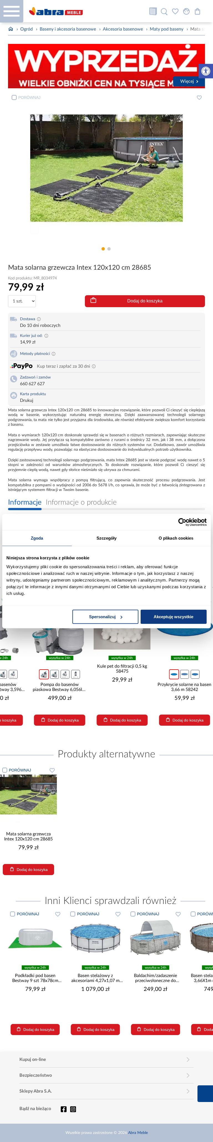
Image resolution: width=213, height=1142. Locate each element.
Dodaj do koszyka (145, 301)
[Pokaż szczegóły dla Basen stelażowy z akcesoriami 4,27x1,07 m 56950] (95, 937)
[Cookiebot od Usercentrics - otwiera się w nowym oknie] (182, 522)
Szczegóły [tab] (107, 538)
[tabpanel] (106, 168)
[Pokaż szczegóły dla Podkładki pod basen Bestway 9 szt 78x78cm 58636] (35, 937)
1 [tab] (103, 249)
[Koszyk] (197, 11)
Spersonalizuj (102, 616)
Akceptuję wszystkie (173, 616)
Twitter (73, 1109)
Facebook (63, 1109)
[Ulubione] (175, 11)
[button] (206, 71)
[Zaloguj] (186, 11)
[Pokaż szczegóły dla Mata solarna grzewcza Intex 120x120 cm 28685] (28, 794)
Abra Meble (138, 1133)
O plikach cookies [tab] (176, 538)
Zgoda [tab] (37, 538)
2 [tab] (109, 249)
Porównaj (29, 97)
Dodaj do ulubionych (199, 97)
